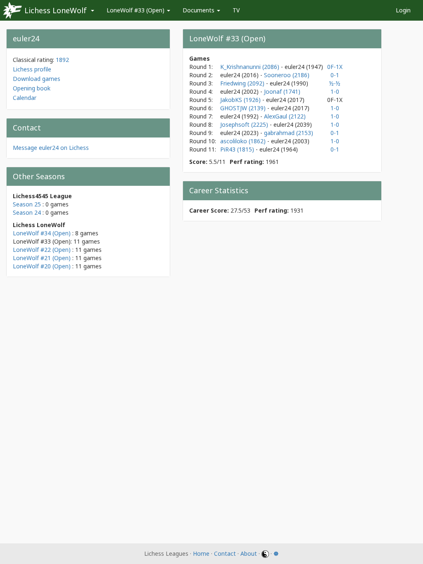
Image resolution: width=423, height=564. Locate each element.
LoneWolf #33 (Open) (136, 10)
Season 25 (27, 204)
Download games (36, 79)
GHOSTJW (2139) (243, 108)
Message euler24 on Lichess (51, 148)
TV (236, 10)
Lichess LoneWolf (55, 10)
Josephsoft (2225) (245, 124)
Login (403, 10)
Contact (225, 553)
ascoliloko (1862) (243, 141)
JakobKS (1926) (241, 100)
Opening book (31, 88)
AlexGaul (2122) (285, 116)
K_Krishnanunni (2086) (250, 67)
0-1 (334, 75)
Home (201, 553)
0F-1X (334, 67)
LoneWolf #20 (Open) (42, 266)
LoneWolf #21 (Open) (42, 258)
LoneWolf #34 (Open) (42, 233)
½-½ (334, 83)
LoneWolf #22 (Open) (42, 250)
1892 (62, 60)
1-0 (334, 91)
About (248, 553)
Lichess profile (32, 69)
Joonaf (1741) (282, 91)
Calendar (24, 98)
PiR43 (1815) (238, 149)
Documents (199, 10)
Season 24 (27, 212)
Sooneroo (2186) (286, 75)
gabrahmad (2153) (288, 133)
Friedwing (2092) (243, 83)
